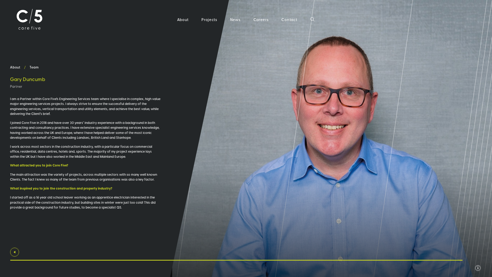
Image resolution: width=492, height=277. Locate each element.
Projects (209, 19)
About (183, 19)
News (235, 19)
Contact (289, 19)
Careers (261, 19)
